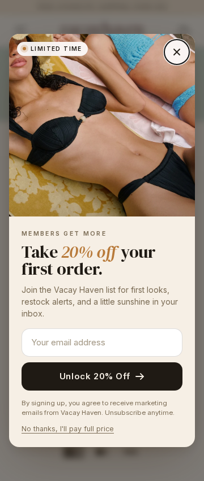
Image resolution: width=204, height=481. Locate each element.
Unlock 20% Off (95, 376)
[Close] (176, 52)
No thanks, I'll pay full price (68, 428)
